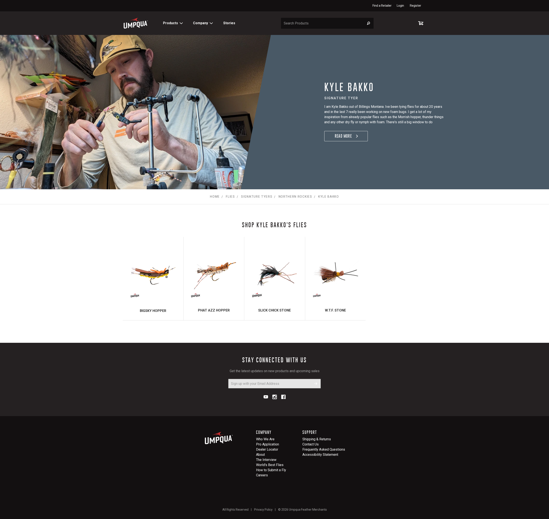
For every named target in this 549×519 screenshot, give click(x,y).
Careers (262, 475)
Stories (229, 23)
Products (170, 23)
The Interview (266, 460)
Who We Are (265, 439)
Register (415, 5)
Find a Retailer (382, 5)
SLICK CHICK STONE (274, 310)
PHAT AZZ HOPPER (214, 310)
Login (400, 5)
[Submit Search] (368, 23)
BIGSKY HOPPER (153, 311)
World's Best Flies (270, 465)
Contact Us (310, 444)
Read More (343, 136)
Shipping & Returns (316, 439)
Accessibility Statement (320, 455)
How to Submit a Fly (271, 470)
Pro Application (267, 444)
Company (200, 23)
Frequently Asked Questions (323, 449)
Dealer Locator (267, 449)
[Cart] (421, 23)
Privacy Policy (263, 509)
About (260, 455)
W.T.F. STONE (335, 310)
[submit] (315, 383)
